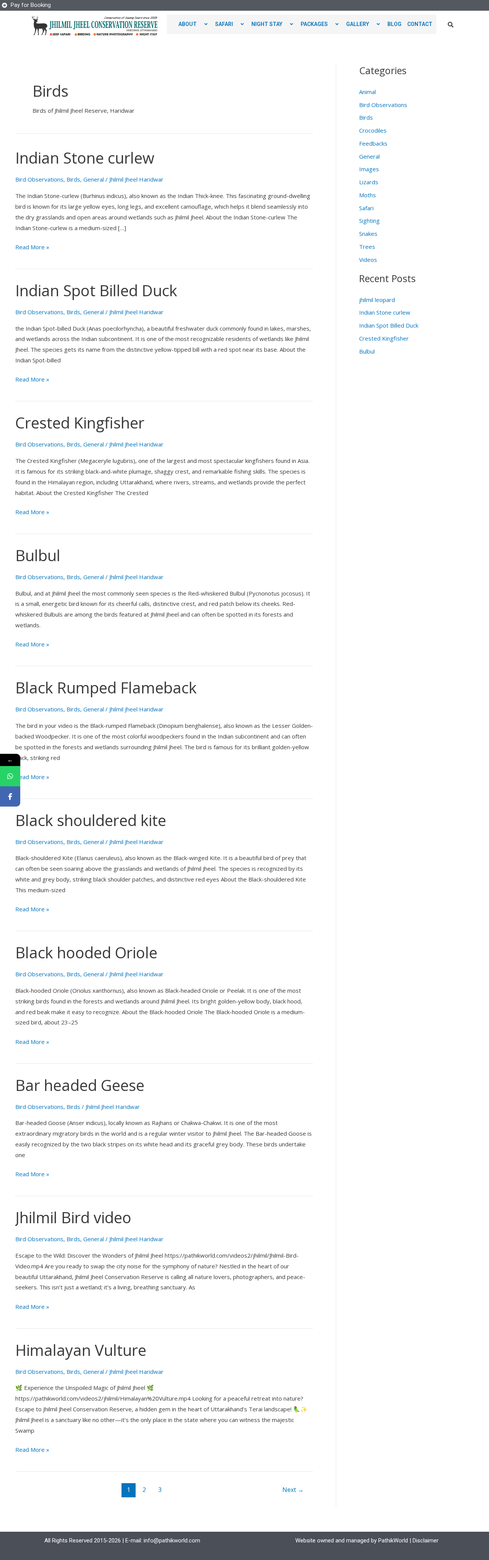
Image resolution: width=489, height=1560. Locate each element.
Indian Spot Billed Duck (96, 290)
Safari (366, 208)
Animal (367, 92)
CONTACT (419, 24)
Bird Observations (39, 179)
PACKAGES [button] (314, 24)
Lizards (368, 182)
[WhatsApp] (10, 776)
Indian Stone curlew (84, 157)
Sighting (369, 220)
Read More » (32, 246)
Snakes (368, 233)
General (93, 179)
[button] (200, 24)
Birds (73, 179)
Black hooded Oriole (86, 952)
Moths (367, 195)
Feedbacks (373, 143)
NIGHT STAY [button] (266, 24)
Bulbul (37, 555)
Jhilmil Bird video (73, 1217)
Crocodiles (373, 130)
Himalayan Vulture (80, 1349)
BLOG (394, 24)
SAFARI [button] (224, 24)
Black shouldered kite (90, 820)
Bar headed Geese (79, 1085)
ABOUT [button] (187, 24)
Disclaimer (426, 1540)
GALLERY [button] (357, 24)
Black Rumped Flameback (106, 687)
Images (369, 169)
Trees (367, 246)
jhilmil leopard (377, 300)
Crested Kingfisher (79, 422)
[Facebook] (10, 796)
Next (293, 1489)
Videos (368, 259)
